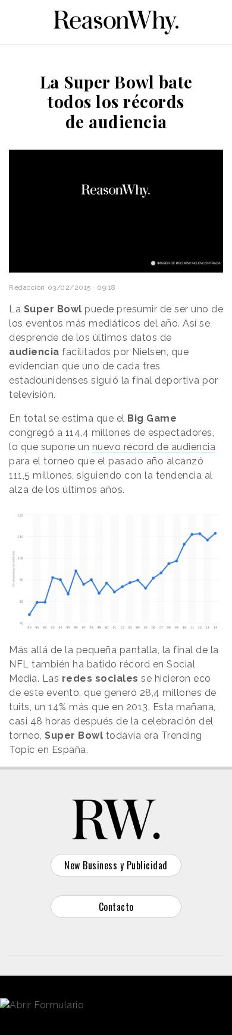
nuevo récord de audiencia (154, 446)
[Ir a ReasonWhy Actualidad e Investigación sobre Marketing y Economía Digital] (116, 20)
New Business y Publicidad (116, 865)
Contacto (116, 907)
